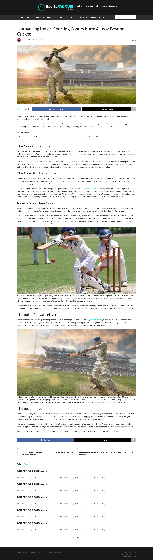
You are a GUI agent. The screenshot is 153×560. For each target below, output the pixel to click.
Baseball (25, 23)
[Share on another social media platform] (133, 109)
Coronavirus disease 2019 (28, 137)
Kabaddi (20, 218)
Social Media (59, 17)
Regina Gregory (24, 474)
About (93, 17)
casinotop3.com (96, 320)
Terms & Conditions (29, 552)
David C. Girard (29, 40)
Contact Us (103, 17)
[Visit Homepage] (55, 7)
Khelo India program (88, 189)
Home (21, 17)
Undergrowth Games (43, 17)
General (72, 17)
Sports (28, 17)
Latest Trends (83, 17)
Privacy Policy (42, 552)
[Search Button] (134, 17)
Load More (76, 538)
